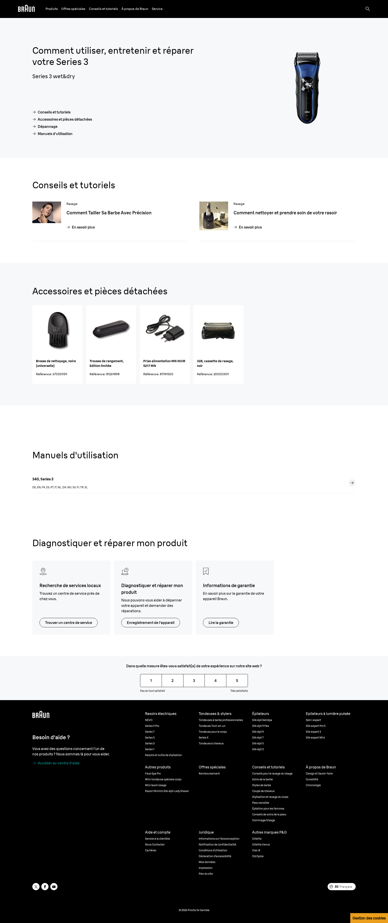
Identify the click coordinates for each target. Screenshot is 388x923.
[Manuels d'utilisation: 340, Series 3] (352, 482)
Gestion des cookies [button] (369, 918)
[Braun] (26, 9)
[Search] (368, 9)
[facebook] (44, 886)
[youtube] (53, 886)
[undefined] (26, 9)
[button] (52, 9)
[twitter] (36, 886)
